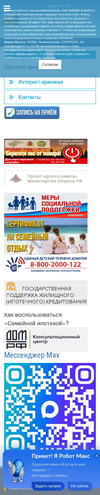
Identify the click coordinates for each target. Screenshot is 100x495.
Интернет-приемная (40, 82)
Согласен (50, 64)
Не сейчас (80, 486)
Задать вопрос (48, 486)
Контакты (29, 97)
